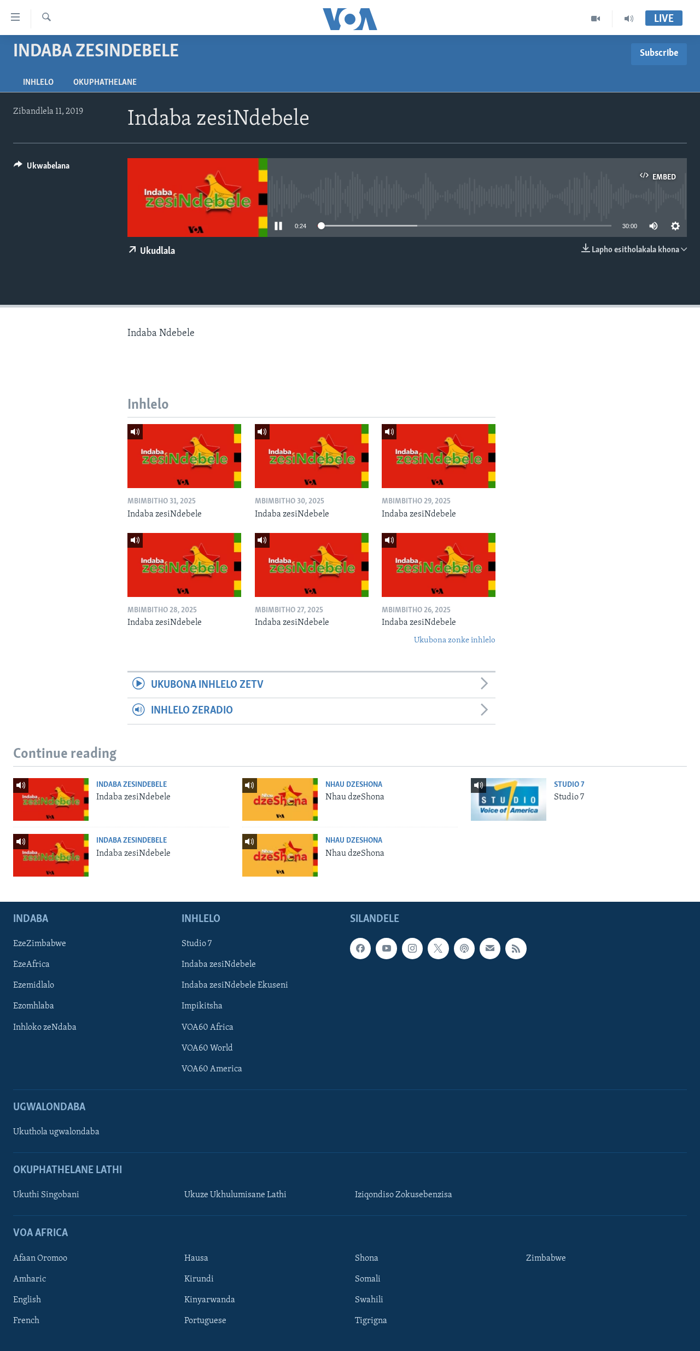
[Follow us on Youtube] (386, 948)
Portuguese (205, 1321)
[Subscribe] (490, 948)
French (26, 1321)
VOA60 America (212, 1069)
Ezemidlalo (33, 985)
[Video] (595, 18)
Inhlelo (38, 82)
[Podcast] (464, 948)
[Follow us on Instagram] (412, 948)
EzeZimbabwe (39, 944)
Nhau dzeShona (353, 785)
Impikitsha (202, 1006)
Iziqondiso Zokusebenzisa (403, 1195)
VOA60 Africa (208, 1027)
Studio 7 (569, 785)
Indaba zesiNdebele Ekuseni (235, 985)
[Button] (41, 168)
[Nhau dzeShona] (280, 799)
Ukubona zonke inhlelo (454, 640)
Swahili (369, 1300)
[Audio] (628, 18)
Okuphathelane (105, 82)
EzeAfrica (31, 964)
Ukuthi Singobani (46, 1195)
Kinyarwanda (209, 1300)
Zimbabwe (546, 1258)
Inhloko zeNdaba (45, 1027)
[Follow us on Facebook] (360, 948)
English (27, 1300)
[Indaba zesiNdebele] (184, 456)
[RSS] (515, 948)
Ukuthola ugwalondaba (56, 1132)
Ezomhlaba (33, 1006)
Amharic (29, 1279)
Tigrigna (371, 1321)
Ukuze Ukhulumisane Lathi (235, 1195)
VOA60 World (207, 1048)
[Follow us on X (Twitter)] (438, 948)
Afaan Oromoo (40, 1258)
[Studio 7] (508, 799)
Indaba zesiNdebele (131, 785)
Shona (366, 1258)
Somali (368, 1279)
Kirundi (199, 1279)
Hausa (196, 1258)
